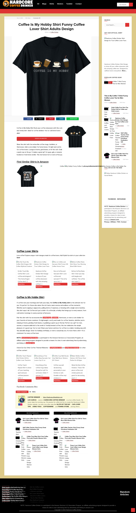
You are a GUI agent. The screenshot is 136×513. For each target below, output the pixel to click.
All (38, 4)
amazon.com (30, 343)
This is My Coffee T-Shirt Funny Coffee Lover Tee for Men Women (116, 98)
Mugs (44, 4)
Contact (79, 4)
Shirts (51, 4)
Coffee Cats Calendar (72, 348)
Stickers (60, 4)
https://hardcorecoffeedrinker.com (52, 397)
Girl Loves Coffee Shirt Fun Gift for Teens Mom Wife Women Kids (119, 155)
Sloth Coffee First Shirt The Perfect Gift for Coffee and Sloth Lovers (119, 109)
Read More (21, 284)
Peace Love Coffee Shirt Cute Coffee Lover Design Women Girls (40, 447)
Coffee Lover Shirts (27, 251)
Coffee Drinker (54, 32)
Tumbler (69, 4)
